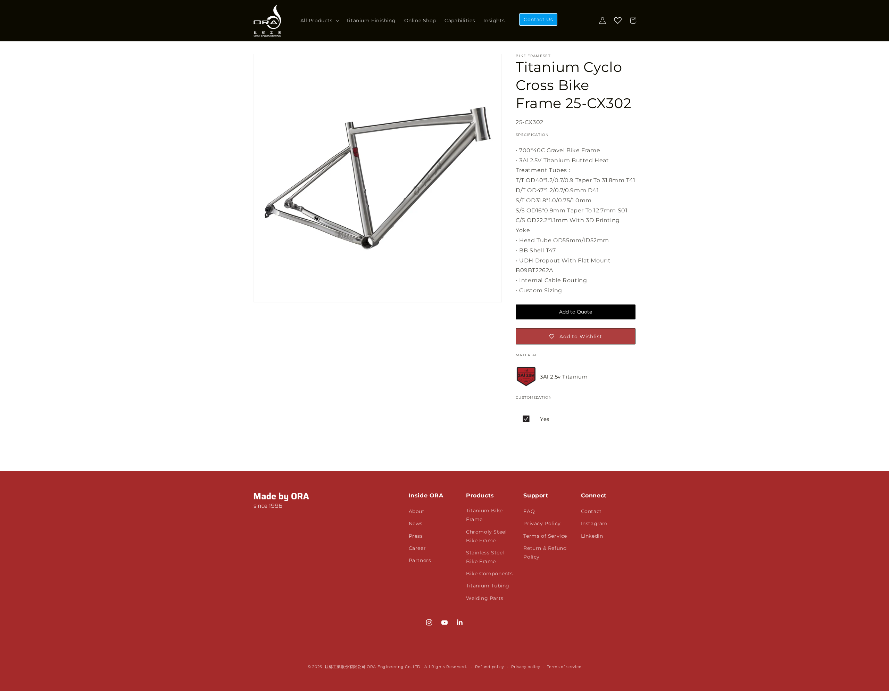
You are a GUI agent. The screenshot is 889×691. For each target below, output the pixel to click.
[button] (319, 20)
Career (417, 548)
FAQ (529, 511)
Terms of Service (545, 536)
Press (416, 536)
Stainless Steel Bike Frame (485, 557)
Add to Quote (575, 312)
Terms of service (564, 666)
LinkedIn (592, 536)
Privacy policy (525, 666)
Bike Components (489, 573)
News (416, 523)
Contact (591, 511)
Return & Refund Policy (544, 552)
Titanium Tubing (487, 586)
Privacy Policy (541, 523)
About (417, 511)
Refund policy (489, 666)
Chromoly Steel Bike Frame (486, 536)
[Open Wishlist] (617, 20)
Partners (420, 560)
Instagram (594, 523)
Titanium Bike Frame (484, 514)
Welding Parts (485, 598)
